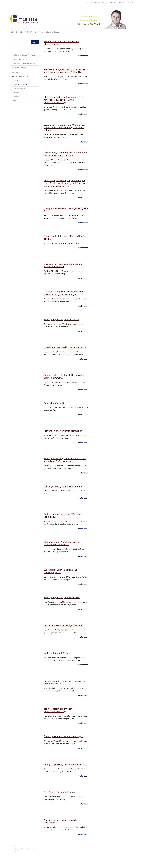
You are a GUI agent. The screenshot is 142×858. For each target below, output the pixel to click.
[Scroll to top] (137, 853)
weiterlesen (83, 56)
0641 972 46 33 (92, 23)
